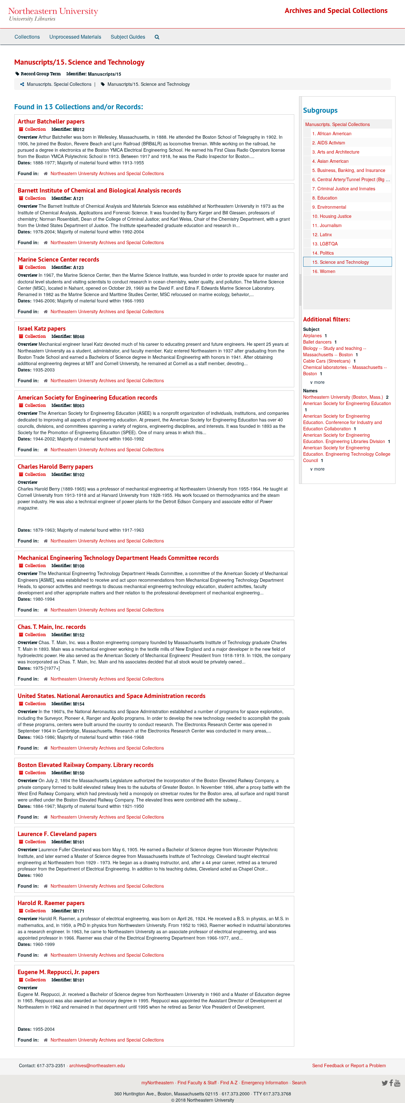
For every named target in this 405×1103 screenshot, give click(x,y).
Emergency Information (264, 1082)
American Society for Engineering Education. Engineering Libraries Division (344, 438)
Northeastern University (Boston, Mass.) (343, 397)
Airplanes (313, 335)
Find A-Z (229, 1082)
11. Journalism (327, 225)
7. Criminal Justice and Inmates (343, 188)
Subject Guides (128, 36)
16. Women (323, 271)
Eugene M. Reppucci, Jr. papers (58, 972)
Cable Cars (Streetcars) (327, 361)
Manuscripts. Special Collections (59, 84)
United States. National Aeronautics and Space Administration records (111, 696)
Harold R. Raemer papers (51, 903)
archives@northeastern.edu (97, 1065)
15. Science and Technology (340, 262)
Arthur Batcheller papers (51, 121)
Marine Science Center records (58, 259)
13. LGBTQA (325, 243)
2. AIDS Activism (328, 142)
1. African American (332, 133)
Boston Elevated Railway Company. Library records (85, 765)
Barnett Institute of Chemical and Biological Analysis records (99, 190)
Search (299, 1082)
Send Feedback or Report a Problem (349, 1065)
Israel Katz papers (41, 328)
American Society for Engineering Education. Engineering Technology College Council (346, 453)
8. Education (324, 197)
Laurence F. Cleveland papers (57, 834)
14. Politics (323, 253)
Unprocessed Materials (75, 36)
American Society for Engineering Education (347, 403)
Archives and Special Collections (336, 10)
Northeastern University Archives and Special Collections (107, 173)
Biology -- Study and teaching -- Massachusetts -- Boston (334, 351)
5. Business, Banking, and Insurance (348, 170)
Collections (27, 36)
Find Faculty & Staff (197, 1082)
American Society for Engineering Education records (87, 397)
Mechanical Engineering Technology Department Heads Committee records (118, 558)
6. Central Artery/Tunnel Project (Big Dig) (353, 179)
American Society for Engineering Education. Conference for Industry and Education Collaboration (342, 422)
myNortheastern (157, 1082)
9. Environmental (329, 207)
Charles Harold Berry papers (55, 466)
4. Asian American (330, 161)
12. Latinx (322, 234)
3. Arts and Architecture (335, 152)
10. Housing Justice (332, 216)
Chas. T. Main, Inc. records (52, 627)
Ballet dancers (318, 342)
